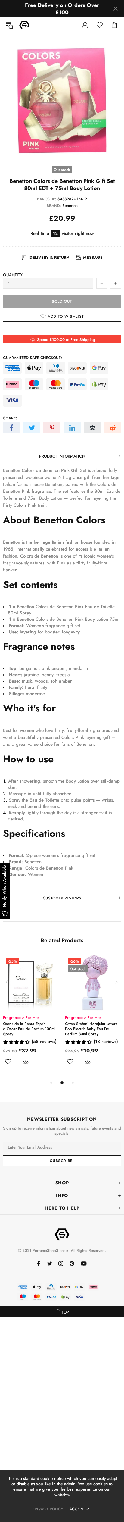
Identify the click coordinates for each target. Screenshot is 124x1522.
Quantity (13, 274)
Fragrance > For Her (21, 1017)
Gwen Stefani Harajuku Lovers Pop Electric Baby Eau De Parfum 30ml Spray (91, 1028)
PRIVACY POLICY (47, 1509)
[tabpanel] (31, 1017)
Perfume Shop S (24, 25)
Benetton (70, 205)
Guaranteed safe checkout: (32, 357)
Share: (10, 417)
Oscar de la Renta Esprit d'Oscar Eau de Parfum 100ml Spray (29, 1028)
